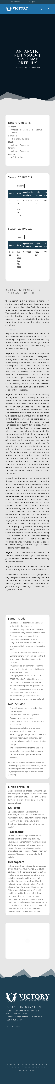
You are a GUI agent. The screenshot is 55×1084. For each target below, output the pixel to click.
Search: (20, 186)
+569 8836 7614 (14, 1020)
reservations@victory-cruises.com (24, 1017)
